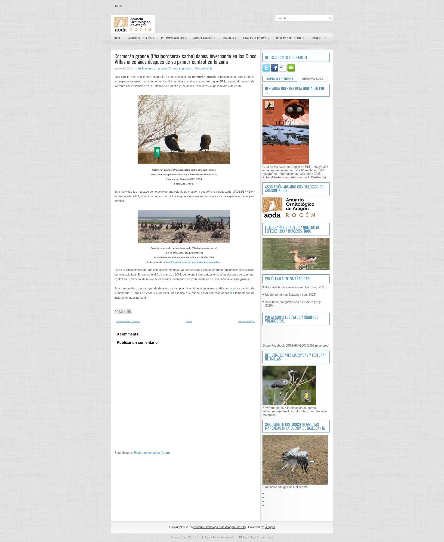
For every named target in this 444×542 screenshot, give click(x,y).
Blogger (270, 527)
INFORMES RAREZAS (174, 37)
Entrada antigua (246, 321)
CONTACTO (318, 37)
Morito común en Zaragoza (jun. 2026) (290, 294)
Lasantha (230, 537)
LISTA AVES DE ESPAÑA (290, 37)
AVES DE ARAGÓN (204, 37)
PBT (239, 537)
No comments (203, 68)
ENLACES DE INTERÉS (256, 37)
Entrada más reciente (128, 321)
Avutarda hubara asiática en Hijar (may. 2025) (295, 287)
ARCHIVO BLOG (313, 78)
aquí (233, 288)
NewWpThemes (192, 537)
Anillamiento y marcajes (152, 68)
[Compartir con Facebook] (129, 311)
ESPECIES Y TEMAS (279, 78)
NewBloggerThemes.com (258, 537)
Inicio (118, 6)
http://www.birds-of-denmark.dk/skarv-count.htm (193, 262)
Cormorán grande (180, 68)
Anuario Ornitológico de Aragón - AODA (219, 527)
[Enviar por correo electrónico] (116, 311)
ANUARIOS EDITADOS (141, 37)
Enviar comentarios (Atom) (152, 452)
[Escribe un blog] (121, 311)
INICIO (117, 38)
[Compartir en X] (125, 311)
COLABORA (229, 37)
